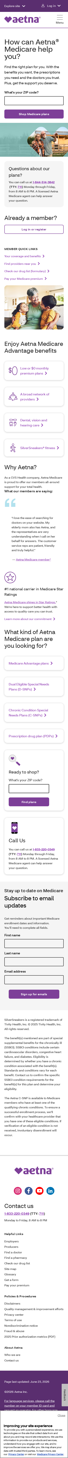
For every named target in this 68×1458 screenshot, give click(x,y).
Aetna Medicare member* (33, 559)
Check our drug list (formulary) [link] (25, 271)
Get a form (11, 1280)
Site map (10, 1269)
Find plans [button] (29, 802)
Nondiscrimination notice (21, 1325)
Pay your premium (16, 1285)
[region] (34, 1434)
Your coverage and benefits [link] (22, 256)
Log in (51, 6)
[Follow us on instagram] (18, 1191)
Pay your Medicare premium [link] (23, 278)
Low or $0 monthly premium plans (34, 370)
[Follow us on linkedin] (50, 1191)
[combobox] (34, 100)
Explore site (12, 6)
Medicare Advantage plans (29, 663)
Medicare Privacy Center (50, 1454)
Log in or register (34, 229)
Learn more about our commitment (27, 619)
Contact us (11, 1360)
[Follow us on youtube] (40, 1191)
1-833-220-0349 (44, 849)
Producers (11, 1247)
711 (20, 187)
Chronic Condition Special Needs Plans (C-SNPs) (28, 712)
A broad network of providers (34, 396)
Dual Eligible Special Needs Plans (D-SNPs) (29, 686)
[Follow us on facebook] (29, 1191)
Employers (11, 1241)
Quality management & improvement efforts (33, 1309)
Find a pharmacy (15, 1257)
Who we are (12, 1355)
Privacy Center (16, 1454)
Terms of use (13, 1320)
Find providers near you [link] (20, 264)
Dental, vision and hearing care (33, 422)
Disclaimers (12, 1303)
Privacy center (14, 1314)
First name (12, 935)
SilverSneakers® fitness (37, 448)
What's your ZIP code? (21, 92)
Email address (15, 971)
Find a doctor (13, 1252)
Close (61, 1415)
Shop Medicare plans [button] (34, 114)
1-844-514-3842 (44, 182)
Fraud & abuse (14, 1331)
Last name (12, 953)
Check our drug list (17, 1263)
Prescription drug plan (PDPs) (31, 736)
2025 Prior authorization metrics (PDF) (29, 1336)
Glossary (10, 1274)
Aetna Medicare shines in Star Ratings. (30, 602)
